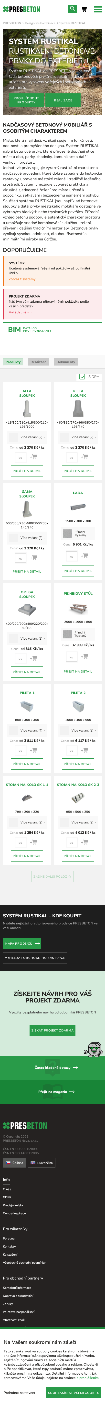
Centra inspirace (14, 1213)
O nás (7, 1189)
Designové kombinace (40, 23)
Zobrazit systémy (22, 279)
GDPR (7, 1197)
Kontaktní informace (17, 1288)
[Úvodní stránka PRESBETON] (21, 9)
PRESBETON (12, 23)
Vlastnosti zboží (14, 1320)
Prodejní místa (13, 1205)
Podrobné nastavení (19, 1392)
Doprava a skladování (18, 1296)
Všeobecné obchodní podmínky (24, 1262)
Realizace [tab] (38, 362)
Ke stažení (10, 1254)
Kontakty (9, 1246)
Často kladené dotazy (52, 1067)
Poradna (9, 1238)
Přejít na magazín (52, 1092)
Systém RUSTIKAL (72, 23)
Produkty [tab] (13, 362)
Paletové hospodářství (18, 1312)
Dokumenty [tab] (65, 362)
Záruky (8, 1304)
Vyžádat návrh (20, 312)
